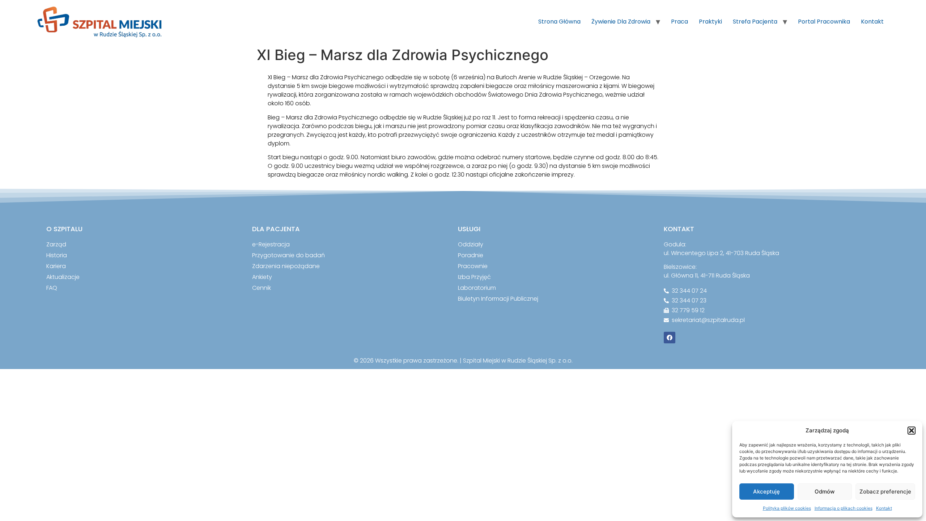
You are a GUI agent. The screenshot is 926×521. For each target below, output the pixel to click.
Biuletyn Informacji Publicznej (498, 299)
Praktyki (710, 21)
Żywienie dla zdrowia (620, 21)
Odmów (824, 491)
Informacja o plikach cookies (843, 508)
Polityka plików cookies (787, 508)
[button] (911, 430)
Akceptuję (766, 491)
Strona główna (559, 21)
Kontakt (884, 508)
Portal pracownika (824, 21)
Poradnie (470, 255)
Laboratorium (477, 288)
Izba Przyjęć (474, 277)
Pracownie (473, 266)
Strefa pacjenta (755, 21)
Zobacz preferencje (885, 491)
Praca (679, 21)
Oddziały (470, 244)
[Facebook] (669, 337)
